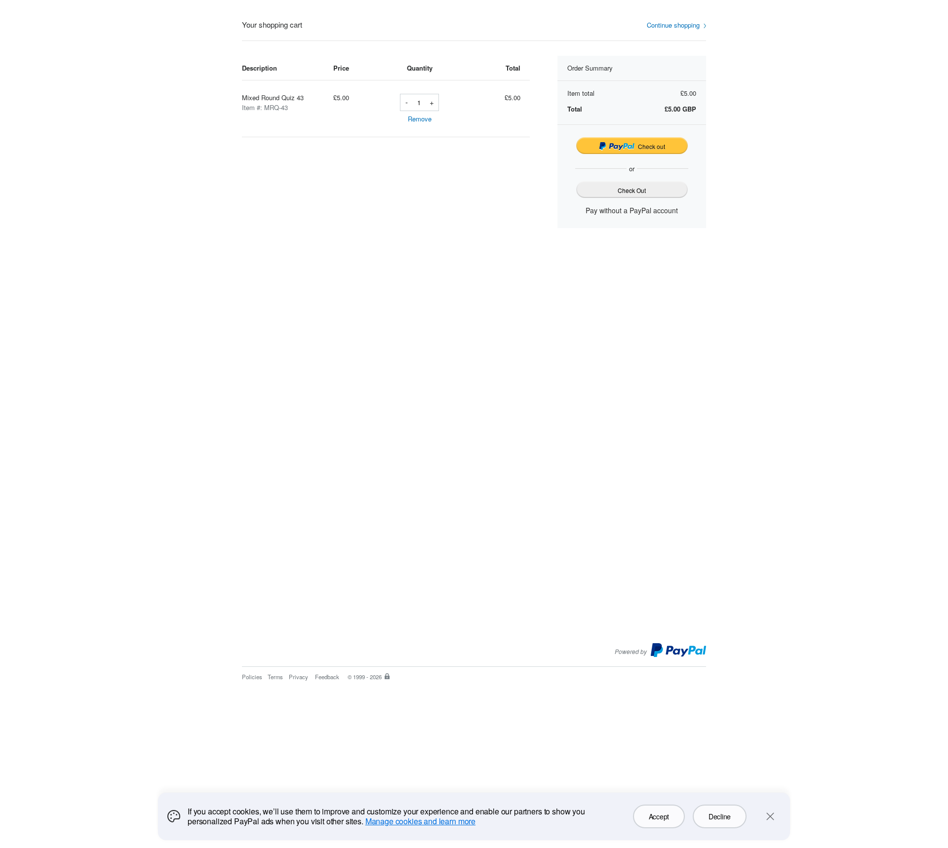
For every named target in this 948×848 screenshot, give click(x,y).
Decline (720, 816)
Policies (252, 677)
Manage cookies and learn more (420, 821)
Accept (659, 816)
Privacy (298, 677)
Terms (275, 677)
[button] (676, 25)
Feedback (327, 677)
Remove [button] (420, 118)
